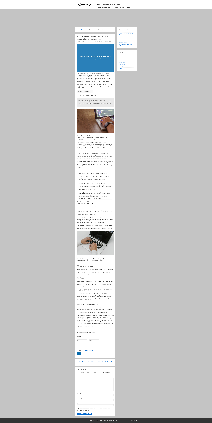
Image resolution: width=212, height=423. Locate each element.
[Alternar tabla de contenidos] (90, 91)
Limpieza (122, 7)
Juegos (98, 4)
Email (78, 342)
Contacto (97, 420)
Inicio (98, 1)
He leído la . (86, 350)
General (128, 7)
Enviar (79, 353)
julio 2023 (121, 66)
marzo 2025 (121, 58)
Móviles (118, 4)
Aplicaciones (104, 1)
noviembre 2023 (122, 64)
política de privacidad (88, 350)
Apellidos (90, 340)
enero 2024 (121, 60)
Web (78, 403)
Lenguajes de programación (108, 4)
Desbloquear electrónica (129, 1)
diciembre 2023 (122, 62)
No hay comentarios (81, 42)
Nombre (78, 340)
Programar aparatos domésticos (104, 7)
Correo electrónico (81, 398)
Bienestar (116, 7)
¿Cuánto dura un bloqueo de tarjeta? (125, 36)
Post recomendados (113, 420)
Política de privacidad (104, 420)
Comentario (80, 377)
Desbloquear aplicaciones (115, 1)
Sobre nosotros (92, 420)
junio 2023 (121, 68)
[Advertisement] (106, 17)
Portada (80, 29)
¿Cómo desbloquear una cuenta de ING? (126, 38)
